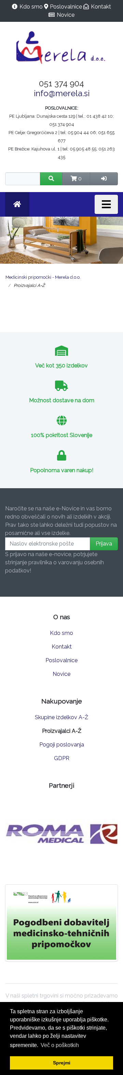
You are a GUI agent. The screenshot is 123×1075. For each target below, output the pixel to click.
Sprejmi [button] (61, 1062)
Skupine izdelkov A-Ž (61, 717)
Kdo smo (31, 6)
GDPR (61, 758)
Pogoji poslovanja (61, 744)
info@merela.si (62, 93)
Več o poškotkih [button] (60, 1045)
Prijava (104, 543)
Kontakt (101, 6)
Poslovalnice (66, 6)
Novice (65, 15)
